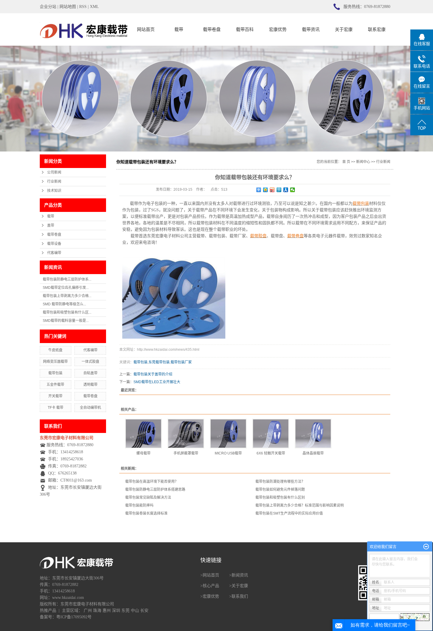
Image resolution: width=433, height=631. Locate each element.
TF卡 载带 (55, 408)
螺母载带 (143, 453)
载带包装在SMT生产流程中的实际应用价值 (289, 513)
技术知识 (54, 191)
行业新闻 (54, 181)
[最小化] (426, 547)
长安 (144, 610)
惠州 (107, 610)
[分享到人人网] (285, 189)
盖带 (50, 225)
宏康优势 (278, 29)
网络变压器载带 (55, 362)
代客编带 (54, 253)
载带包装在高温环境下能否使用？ (151, 482)
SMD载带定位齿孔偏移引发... (66, 288)
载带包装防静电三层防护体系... (67, 279)
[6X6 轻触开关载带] (270, 433)
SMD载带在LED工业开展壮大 (156, 382)
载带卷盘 (212, 29)
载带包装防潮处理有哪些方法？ (280, 482)
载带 (178, 29)
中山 (135, 610)
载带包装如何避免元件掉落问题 (280, 489)
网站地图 (68, 6)
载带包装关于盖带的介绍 (152, 374)
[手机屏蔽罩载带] (186, 433)
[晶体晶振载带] (313, 433)
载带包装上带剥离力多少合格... (67, 296)
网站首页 (146, 29)
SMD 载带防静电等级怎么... (64, 304)
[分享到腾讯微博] (279, 189)
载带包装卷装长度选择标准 (146, 513)
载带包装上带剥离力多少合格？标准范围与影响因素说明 (299, 505)
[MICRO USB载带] (228, 433)
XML (94, 6)
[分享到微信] (292, 189)
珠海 (97, 610)
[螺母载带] (143, 433)
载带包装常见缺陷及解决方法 (148, 497)
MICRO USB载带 (228, 453)
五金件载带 (55, 385)
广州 (88, 610)
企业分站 (48, 6)
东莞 (125, 610)
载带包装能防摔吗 (139, 505)
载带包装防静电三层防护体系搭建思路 (155, 489)
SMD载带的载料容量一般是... (66, 321)
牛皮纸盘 (55, 350)
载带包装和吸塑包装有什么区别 (280, 497)
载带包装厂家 (181, 362)
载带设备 (54, 244)
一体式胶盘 (90, 362)
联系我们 (240, 596)
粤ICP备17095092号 (74, 617)
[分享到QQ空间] (265, 189)
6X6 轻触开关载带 (271, 453)
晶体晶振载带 (313, 453)
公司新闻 (54, 172)
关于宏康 (344, 29)
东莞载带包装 (159, 362)
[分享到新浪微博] (272, 189)
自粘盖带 (90, 373)
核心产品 (211, 586)
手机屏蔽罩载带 (185, 453)
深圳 (116, 610)
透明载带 (90, 385)
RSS (83, 6)
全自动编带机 (90, 408)
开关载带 (55, 396)
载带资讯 (311, 29)
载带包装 (55, 373)
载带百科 (245, 29)
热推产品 (48, 610)
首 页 (346, 162)
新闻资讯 (240, 575)
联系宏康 (377, 29)
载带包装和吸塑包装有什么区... (67, 312)
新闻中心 (363, 162)
